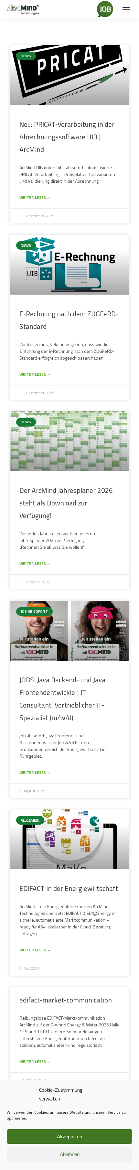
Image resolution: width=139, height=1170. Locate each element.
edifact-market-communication (65, 1000)
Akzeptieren (69, 1136)
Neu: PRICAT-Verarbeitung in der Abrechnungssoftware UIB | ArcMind (66, 137)
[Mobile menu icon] (126, 9)
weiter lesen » (34, 197)
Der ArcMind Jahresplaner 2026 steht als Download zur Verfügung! (66, 503)
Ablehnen (70, 1154)
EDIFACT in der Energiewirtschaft (68, 888)
